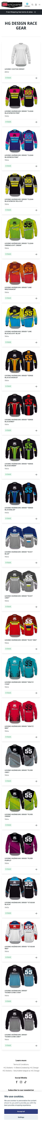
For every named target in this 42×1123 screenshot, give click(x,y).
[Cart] (36, 5)
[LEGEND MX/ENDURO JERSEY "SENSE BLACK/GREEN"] (36, 474)
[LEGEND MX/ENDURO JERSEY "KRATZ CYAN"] (36, 693)
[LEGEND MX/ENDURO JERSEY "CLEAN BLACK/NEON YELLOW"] (36, 210)
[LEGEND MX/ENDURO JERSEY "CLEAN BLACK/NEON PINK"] (36, 122)
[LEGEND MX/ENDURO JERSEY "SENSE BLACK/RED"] (36, 430)
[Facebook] (16, 1082)
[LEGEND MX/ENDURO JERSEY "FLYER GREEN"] (36, 825)
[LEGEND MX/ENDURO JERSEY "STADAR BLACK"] (36, 913)
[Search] (32, 5)
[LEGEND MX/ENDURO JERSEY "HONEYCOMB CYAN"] (36, 1001)
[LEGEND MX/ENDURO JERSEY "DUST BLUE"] (36, 563)
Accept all (21, 1111)
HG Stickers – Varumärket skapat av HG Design (21, 1071)
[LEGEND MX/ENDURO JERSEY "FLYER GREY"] (36, 781)
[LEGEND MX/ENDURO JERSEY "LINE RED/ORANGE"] (36, 298)
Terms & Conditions (21, 1065)
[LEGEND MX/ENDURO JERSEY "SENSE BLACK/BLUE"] (36, 519)
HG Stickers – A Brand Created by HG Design (21, 1068)
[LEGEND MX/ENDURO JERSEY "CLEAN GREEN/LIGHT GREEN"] (36, 254)
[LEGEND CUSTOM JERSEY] (36, 78)
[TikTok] (25, 1082)
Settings (21, 1117)
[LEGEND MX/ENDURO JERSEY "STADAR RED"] (36, 957)
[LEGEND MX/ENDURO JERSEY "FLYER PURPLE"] (36, 869)
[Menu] (39, 5)
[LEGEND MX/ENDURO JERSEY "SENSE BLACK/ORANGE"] (36, 386)
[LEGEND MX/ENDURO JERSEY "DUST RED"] (36, 649)
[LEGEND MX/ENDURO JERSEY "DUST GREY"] (36, 607)
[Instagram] (21, 1082)
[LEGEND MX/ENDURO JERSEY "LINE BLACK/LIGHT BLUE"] (36, 342)
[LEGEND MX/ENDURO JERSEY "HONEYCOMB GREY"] (36, 1046)
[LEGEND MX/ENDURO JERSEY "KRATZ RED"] (36, 737)
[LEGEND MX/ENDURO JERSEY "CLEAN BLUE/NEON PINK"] (36, 166)
